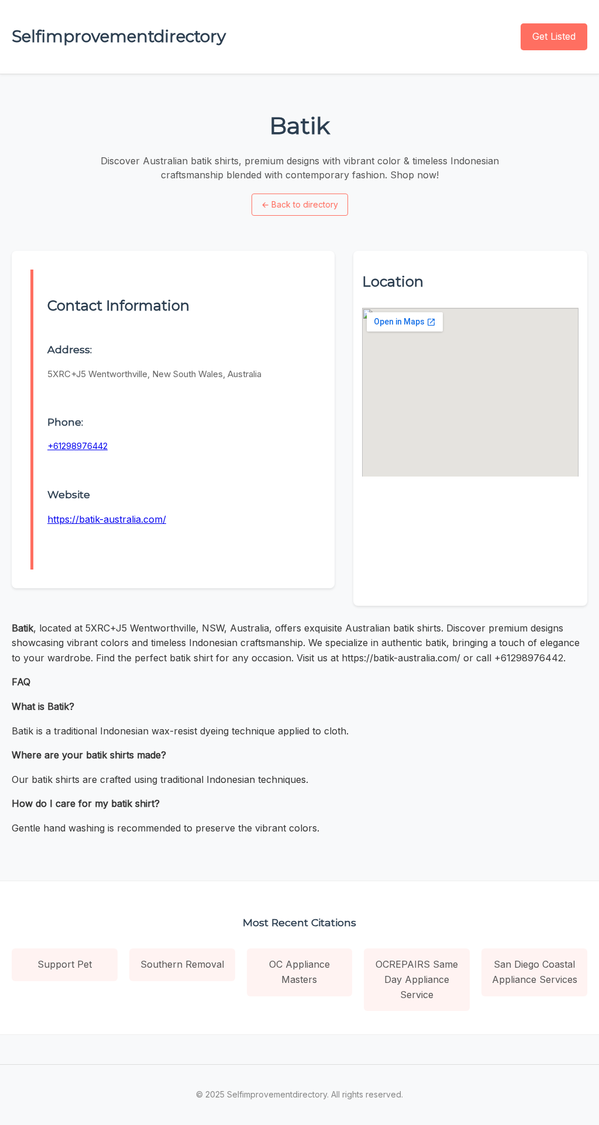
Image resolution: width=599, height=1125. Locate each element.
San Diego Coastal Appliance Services (534, 971)
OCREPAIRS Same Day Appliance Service (417, 979)
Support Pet (64, 964)
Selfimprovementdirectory (119, 36)
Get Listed (554, 36)
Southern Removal (182, 964)
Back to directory (299, 204)
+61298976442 (77, 445)
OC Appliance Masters (299, 971)
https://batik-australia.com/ (106, 519)
